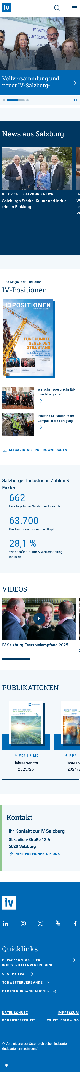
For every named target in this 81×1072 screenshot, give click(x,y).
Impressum (68, 1013)
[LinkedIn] (5, 923)
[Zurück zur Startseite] (6, 7)
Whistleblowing (63, 1020)
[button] (4, 100)
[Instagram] (23, 923)
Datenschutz (15, 1013)
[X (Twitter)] (40, 923)
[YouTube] (57, 923)
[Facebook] (75, 923)
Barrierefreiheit (18, 1020)
